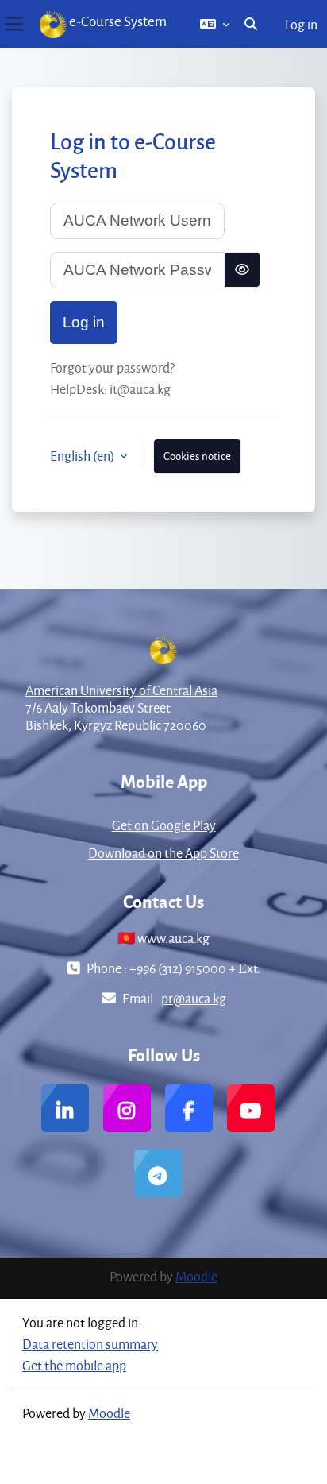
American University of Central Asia (121, 690)
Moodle (196, 1276)
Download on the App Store (163, 853)
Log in (301, 24)
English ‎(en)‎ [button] (83, 455)
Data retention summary (90, 1344)
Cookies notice (197, 455)
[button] (214, 24)
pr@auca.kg (193, 998)
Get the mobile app (74, 1365)
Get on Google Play (164, 825)
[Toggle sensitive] (242, 270)
